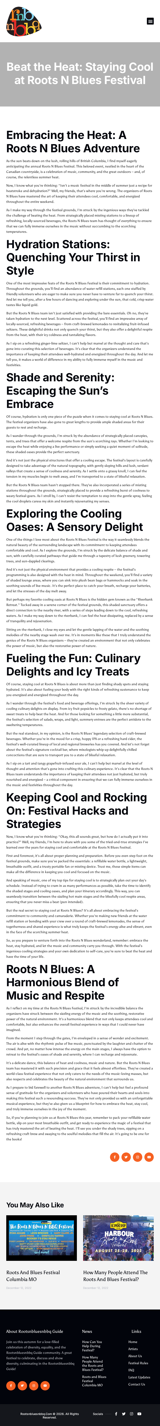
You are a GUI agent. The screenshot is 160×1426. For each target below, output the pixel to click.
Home (132, 1342)
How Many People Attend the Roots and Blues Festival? (93, 1363)
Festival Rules (138, 1363)
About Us (135, 1356)
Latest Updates (139, 1377)
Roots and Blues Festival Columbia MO (94, 1381)
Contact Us (136, 1384)
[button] (150, 21)
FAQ (131, 1370)
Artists (133, 1349)
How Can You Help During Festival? (92, 1346)
